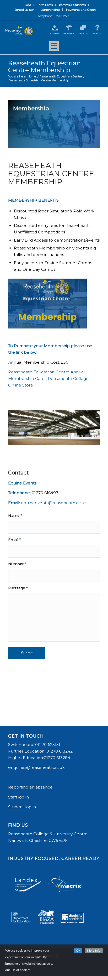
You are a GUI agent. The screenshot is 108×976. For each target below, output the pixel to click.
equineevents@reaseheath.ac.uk (54, 502)
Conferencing (50, 10)
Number (17, 564)
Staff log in (18, 797)
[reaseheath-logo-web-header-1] (19, 31)
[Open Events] (68, 27)
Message (18, 588)
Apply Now (55, 34)
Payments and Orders (81, 10)
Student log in (22, 806)
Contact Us (83, 34)
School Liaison (24, 10)
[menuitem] (28, 5)
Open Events (68, 34)
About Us (97, 34)
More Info (94, 950)
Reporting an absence (31, 787)
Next (88, 424)
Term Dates (45, 5)
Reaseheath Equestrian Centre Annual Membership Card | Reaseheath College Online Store (48, 378)
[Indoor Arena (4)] (94, 449)
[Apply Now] (54, 27)
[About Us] (97, 27)
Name (15, 515)
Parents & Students (72, 5)
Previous (20, 424)
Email (14, 539)
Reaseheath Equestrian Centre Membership (44, 66)
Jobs (28, 5)
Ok (78, 950)
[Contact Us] (83, 27)
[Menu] (54, 47)
